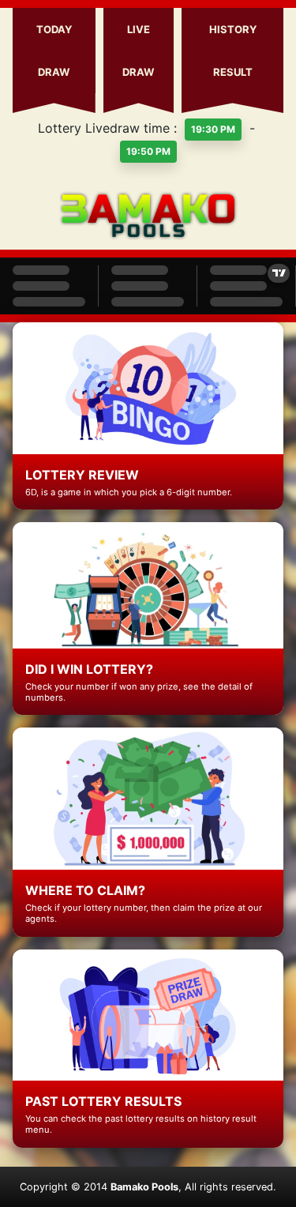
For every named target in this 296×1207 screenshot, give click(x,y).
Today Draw (54, 50)
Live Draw (138, 50)
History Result (233, 50)
